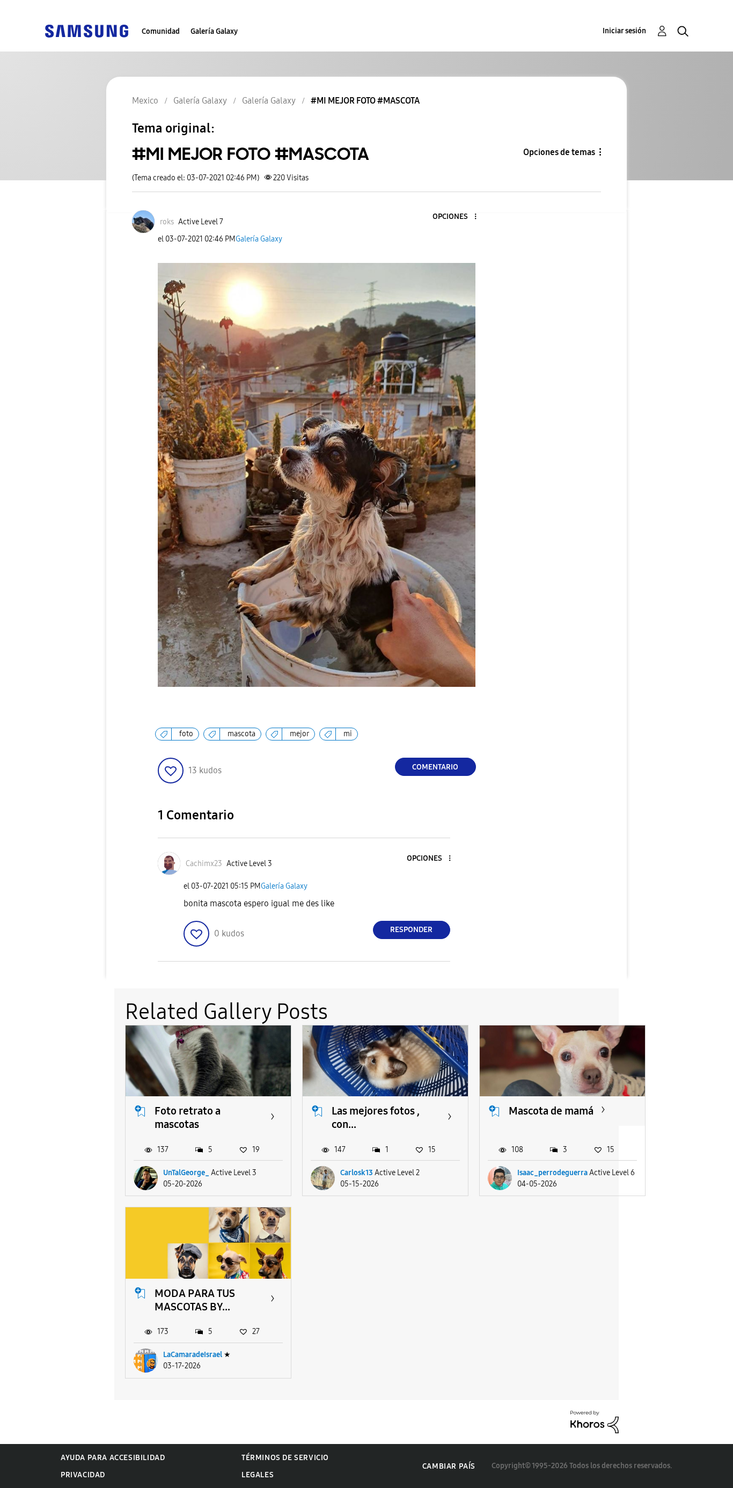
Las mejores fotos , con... (376, 1117)
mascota (241, 733)
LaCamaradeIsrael (192, 1354)
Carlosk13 (356, 1172)
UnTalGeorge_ (186, 1172)
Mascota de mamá (551, 1110)
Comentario (435, 767)
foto (186, 733)
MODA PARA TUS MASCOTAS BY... (195, 1300)
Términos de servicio (285, 1457)
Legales (257, 1474)
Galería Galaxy (214, 31)
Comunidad (161, 31)
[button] (457, 217)
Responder (411, 929)
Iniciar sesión (624, 30)
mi (347, 733)
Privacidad (83, 1474)
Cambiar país (448, 1466)
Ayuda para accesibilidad (113, 1457)
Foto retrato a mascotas (188, 1117)
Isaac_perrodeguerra (552, 1172)
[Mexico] (86, 30)
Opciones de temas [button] (559, 152)
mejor (299, 733)
